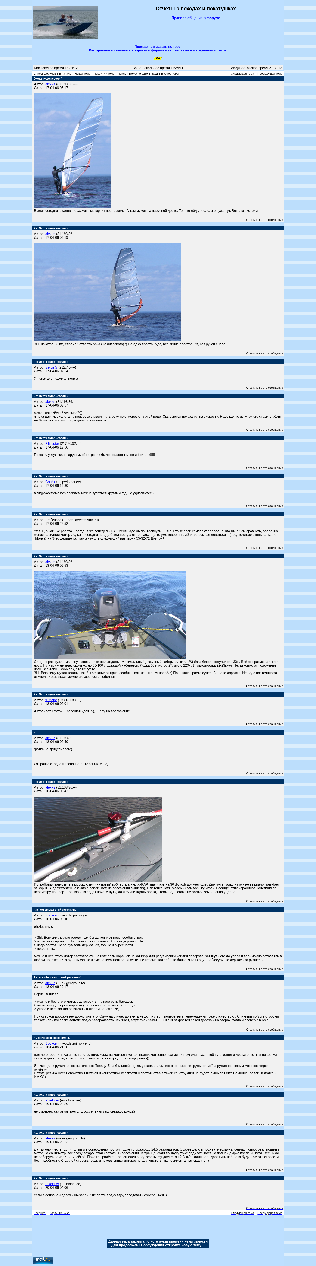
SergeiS (51, 367)
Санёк (50, 482)
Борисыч (52, 915)
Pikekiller (52, 1100)
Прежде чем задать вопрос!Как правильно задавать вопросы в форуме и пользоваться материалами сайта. (158, 48)
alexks (50, 84)
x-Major (51, 700)
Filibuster (52, 443)
